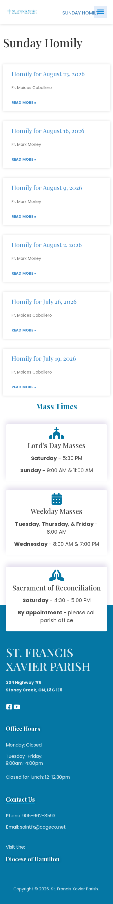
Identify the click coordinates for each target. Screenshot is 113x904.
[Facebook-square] (9, 707)
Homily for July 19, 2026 (44, 358)
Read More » (24, 102)
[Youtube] (17, 707)
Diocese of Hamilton (32, 859)
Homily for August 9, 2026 (47, 187)
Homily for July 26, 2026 (44, 301)
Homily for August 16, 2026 (48, 130)
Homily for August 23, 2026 (48, 74)
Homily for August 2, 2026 (47, 244)
